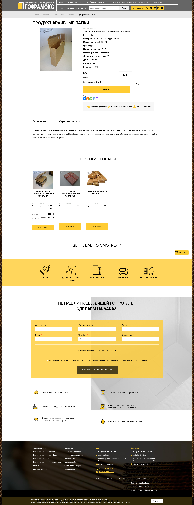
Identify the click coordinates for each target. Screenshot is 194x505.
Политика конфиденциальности (144, 490)
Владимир (135, 448)
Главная (36, 15)
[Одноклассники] (87, 98)
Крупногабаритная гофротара (76, 455)
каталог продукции (66, 8)
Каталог (46, 15)
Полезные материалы (41, 469)
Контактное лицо (86, 325)
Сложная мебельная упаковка (97, 192)
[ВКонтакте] (84, 98)
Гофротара (68, 448)
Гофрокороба (70, 462)
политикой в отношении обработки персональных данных (91, 502)
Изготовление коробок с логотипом (47, 462)
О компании (62, 2)
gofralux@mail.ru (131, 2)
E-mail (38, 335)
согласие (65, 502)
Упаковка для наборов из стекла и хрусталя (43, 193)
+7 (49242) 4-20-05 (142, 451)
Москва (99, 448)
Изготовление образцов (42, 458)
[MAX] (97, 98)
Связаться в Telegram (108, 468)
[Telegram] (94, 98)
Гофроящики (69, 469)
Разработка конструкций (42, 448)
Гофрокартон (69, 458)
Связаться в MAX (106, 472)
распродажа (81, 8)
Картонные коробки (72, 452)
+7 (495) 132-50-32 (158, 2)
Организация (41, 325)
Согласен (156, 501)
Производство (73, 2)
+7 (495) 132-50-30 (144, 2)
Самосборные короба (73, 465)
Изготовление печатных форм (44, 455)
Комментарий (128, 335)
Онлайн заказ (91, 2)
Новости (35, 465)
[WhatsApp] (90, 98)
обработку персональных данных (92, 360)
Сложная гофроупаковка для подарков (70, 193)
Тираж (124, 325)
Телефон (83, 335)
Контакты (101, 2)
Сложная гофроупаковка (64, 15)
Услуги (82, 2)
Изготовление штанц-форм (43, 452)
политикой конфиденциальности (133, 360)
